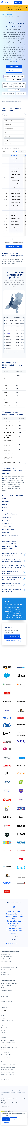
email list (10, 59)
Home (3, 14)
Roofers (4, 511)
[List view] (21, 151)
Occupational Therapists (9, 514)
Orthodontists (6, 517)
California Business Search (8, 1064)
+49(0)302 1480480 (6, 974)
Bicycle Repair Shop (8, 529)
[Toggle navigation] (25, 2)
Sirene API (4, 1028)
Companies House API (7, 1020)
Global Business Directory (8, 1042)
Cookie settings (5, 1106)
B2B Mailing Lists (5, 1052)
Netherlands (9, 14)
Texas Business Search (7, 1069)
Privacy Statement (6, 1103)
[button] (14, 66)
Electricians (5, 501)
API (21, 617)
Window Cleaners (7, 523)
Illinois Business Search (7, 1074)
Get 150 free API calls (16, 9)
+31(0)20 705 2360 (6, 961)
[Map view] (24, 151)
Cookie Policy (15, 1103)
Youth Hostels (6, 526)
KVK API (15, 61)
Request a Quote (5, 1057)
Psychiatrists (6, 520)
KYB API (3, 1032)
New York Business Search (8, 1077)
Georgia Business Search (7, 1072)
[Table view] (16, 151)
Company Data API (6, 1055)
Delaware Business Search (8, 1067)
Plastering (5, 508)
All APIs (3, 1018)
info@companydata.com (7, 959)
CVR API (3, 1025)
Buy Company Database (7, 1040)
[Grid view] (19, 151)
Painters (4, 504)
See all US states (5, 1079)
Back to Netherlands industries (11, 101)
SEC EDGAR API (5, 1023)
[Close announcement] (26, 8)
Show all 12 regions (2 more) (14, 352)
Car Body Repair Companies (10, 535)
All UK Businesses (6, 1050)
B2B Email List (5, 1045)
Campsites (5, 532)
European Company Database (9, 1047)
